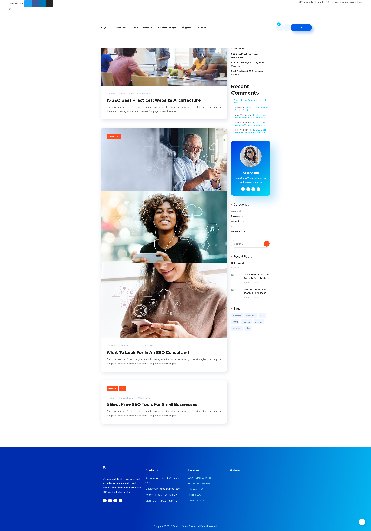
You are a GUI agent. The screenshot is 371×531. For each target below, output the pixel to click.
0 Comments (146, 345)
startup (259, 322)
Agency (112, 388)
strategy (237, 328)
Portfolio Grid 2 (143, 27)
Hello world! (237, 263)
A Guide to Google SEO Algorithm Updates (247, 64)
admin (112, 93)
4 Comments (143, 93)
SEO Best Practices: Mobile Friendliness (244, 56)
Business (235, 216)
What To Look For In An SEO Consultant (148, 352)
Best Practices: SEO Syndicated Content (247, 73)
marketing (250, 315)
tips (248, 328)
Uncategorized (238, 231)
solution (246, 322)
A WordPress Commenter (247, 100)
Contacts (203, 27)
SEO (122, 388)
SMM (235, 322)
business (237, 315)
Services (121, 27)
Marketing (114, 136)
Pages (104, 27)
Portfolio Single (167, 27)
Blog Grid (187, 27)
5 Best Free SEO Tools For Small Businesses (152, 404)
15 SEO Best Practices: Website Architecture (154, 100)
